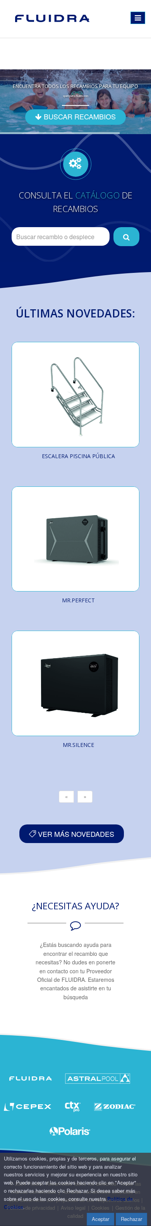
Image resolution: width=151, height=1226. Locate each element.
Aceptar (100, 1219)
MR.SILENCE (78, 744)
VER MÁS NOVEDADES (75, 834)
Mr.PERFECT (78, 600)
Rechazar (131, 1219)
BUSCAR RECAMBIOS (79, 116)
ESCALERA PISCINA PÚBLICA (78, 456)
